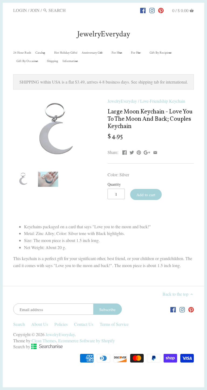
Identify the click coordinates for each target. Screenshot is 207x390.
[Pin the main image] (139, 151)
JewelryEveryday (103, 34)
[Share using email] (155, 151)
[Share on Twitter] (132, 151)
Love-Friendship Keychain (162, 101)
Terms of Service (114, 324)
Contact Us (83, 324)
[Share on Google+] (147, 151)
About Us (39, 324)
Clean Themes (44, 340)
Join (35, 10)
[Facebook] (143, 10)
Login (20, 10)
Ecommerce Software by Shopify (86, 340)
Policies (61, 324)
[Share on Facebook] (124, 151)
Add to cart (145, 194)
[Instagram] (152, 10)
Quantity (114, 184)
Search (19, 324)
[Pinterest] (161, 10)
